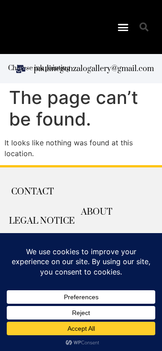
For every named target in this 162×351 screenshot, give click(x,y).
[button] (123, 27)
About (96, 212)
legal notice (42, 221)
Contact (32, 192)
